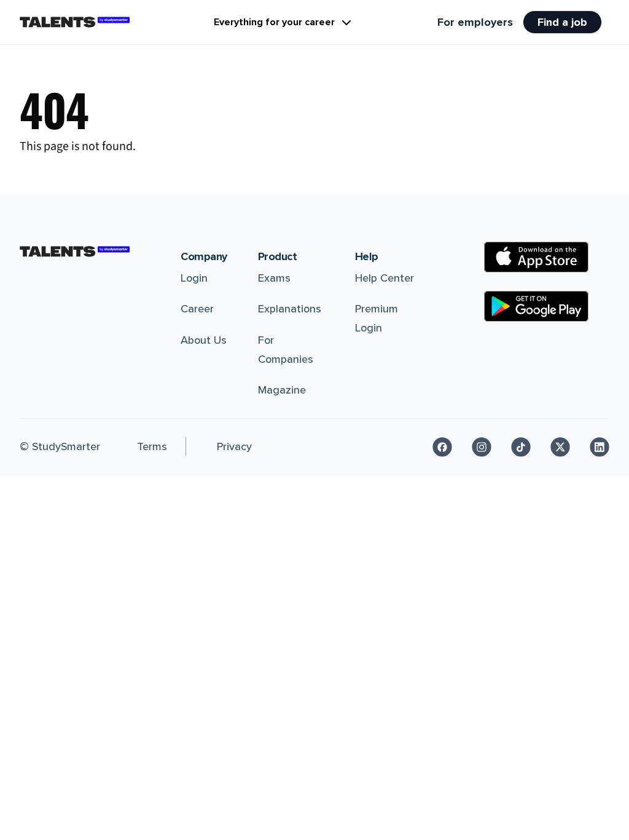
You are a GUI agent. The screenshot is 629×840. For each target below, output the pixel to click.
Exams (274, 278)
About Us (204, 340)
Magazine (282, 390)
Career (197, 308)
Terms (152, 446)
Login (194, 278)
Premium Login (376, 318)
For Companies (285, 349)
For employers (475, 22)
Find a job (562, 22)
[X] (560, 447)
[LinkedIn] (599, 447)
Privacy (234, 446)
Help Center (384, 278)
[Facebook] (442, 447)
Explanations (289, 308)
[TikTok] (521, 447)
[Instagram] (481, 447)
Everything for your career (274, 22)
